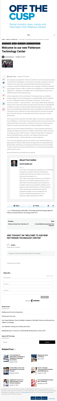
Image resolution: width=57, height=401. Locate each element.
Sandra (13, 245)
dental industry (16, 210)
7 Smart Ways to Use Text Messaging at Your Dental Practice (17, 369)
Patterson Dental (21, 43)
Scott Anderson (9, 57)
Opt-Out (38, 398)
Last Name (6, 290)
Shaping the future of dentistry (43, 355)
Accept (33, 398)
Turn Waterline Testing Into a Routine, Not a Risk (16, 326)
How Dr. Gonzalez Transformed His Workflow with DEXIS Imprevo (45, 369)
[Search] (54, 35)
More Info (44, 398)
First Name (6, 284)
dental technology (41, 210)
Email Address (7, 277)
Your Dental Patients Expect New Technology (45, 380)
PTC (36, 212)
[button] (28, 35)
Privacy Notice (25, 392)
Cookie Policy (51, 398)
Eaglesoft (14, 43)
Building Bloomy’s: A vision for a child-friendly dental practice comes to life (23, 330)
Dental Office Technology (28, 210)
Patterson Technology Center (33, 43)
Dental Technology (6, 43)
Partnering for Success (8, 316)
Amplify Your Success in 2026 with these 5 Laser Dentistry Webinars (16, 381)
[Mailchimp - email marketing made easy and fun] (32, 301)
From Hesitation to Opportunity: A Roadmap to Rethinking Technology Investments (17, 357)
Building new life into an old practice (12, 312)
